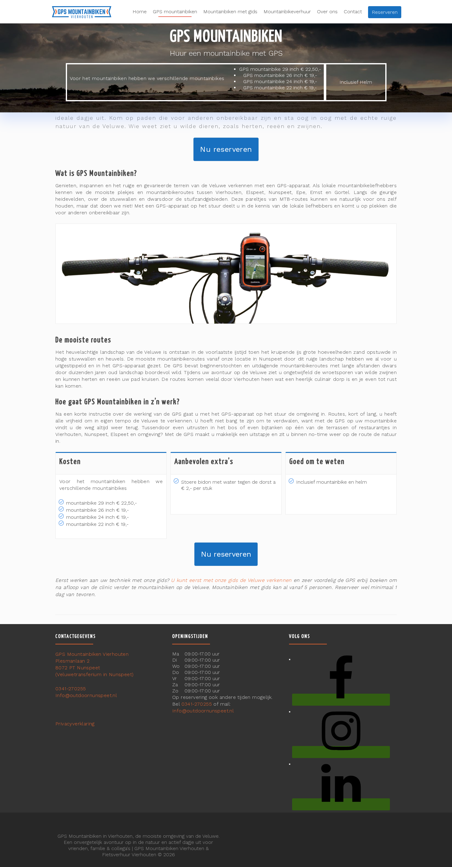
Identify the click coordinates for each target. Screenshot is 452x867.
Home (140, 11)
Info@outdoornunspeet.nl (86, 695)
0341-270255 (70, 689)
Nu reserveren (226, 149)
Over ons (327, 11)
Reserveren (385, 12)
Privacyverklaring (75, 724)
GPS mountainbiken (175, 11)
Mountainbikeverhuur (287, 11)
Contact (353, 11)
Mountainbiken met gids (230, 11)
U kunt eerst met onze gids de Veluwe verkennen (231, 580)
